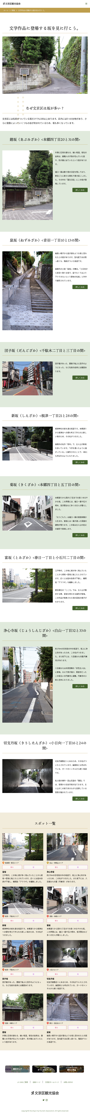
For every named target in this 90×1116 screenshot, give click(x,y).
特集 (13, 10)
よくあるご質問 (22, 1082)
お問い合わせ (68, 1082)
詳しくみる (80, 190)
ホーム (6, 10)
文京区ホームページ (52, 1082)
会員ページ (36, 1082)
